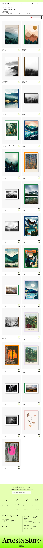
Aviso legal (26, 518)
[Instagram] (4, 526)
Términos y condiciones (28, 521)
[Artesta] (7, 4)
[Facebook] (2, 526)
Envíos (34, 521)
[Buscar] (33, 4)
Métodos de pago (36, 525)
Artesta (23, 545)
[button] (21, 17)
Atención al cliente (27, 522)
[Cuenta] (35, 4)
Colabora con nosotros (28, 528)
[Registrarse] (30, 492)
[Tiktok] (6, 526)
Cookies (25, 524)
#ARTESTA (34, 530)
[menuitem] (22, 4)
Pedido (34, 519)
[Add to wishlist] (19, 50)
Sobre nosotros (26, 525)
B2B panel (26, 529)
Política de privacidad (27, 519)
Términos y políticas (21, 546)
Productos (34, 526)
